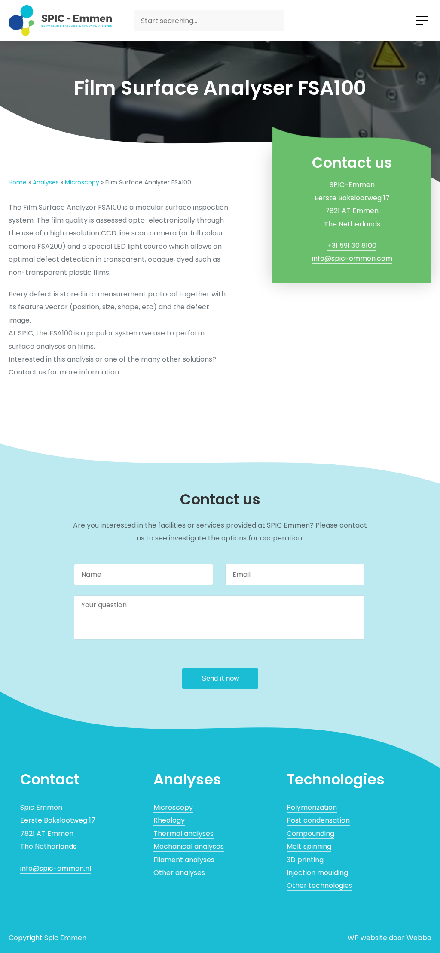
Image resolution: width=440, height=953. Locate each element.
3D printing (305, 860)
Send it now (220, 678)
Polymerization (312, 807)
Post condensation (318, 820)
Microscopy (82, 182)
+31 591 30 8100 (351, 245)
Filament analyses (183, 860)
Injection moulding (317, 873)
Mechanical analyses (188, 846)
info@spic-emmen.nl (55, 868)
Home (18, 182)
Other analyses (179, 873)
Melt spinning (309, 846)
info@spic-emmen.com (352, 258)
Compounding (310, 833)
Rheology (169, 820)
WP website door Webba (389, 938)
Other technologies (319, 885)
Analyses (46, 182)
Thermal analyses (183, 833)
